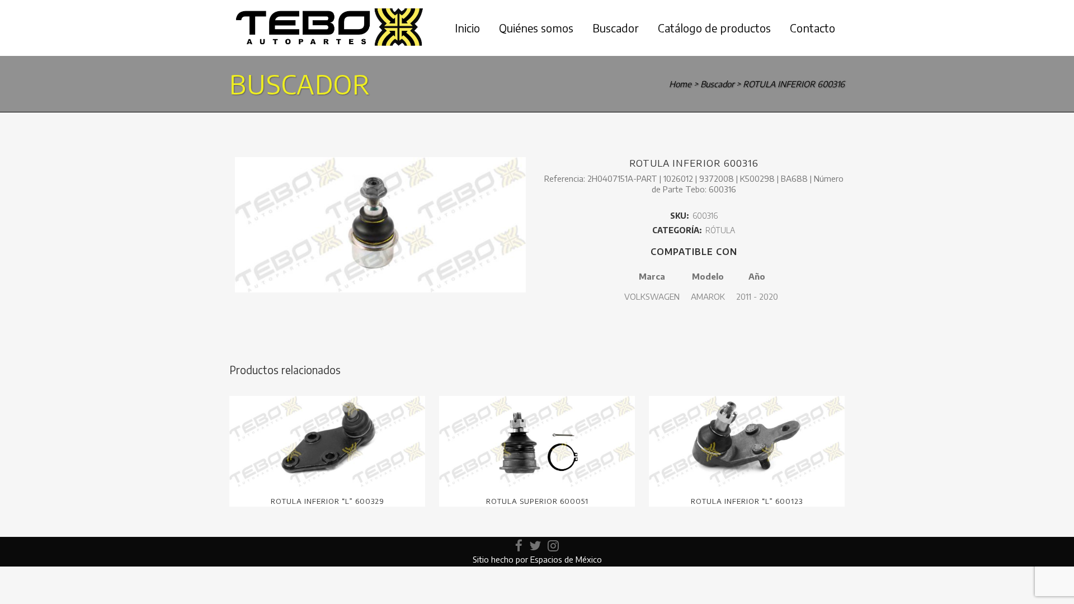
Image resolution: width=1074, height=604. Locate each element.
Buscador (717, 84)
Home (680, 84)
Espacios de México (566, 559)
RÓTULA (720, 230)
